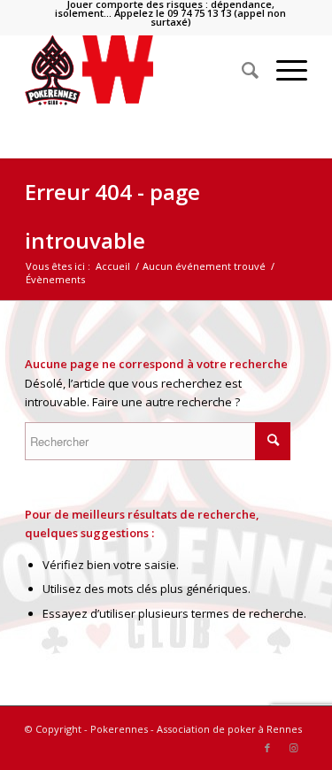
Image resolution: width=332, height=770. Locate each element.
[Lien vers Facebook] (267, 748)
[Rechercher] (241, 70)
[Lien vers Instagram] (294, 748)
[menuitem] (170, 13)
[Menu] (283, 70)
